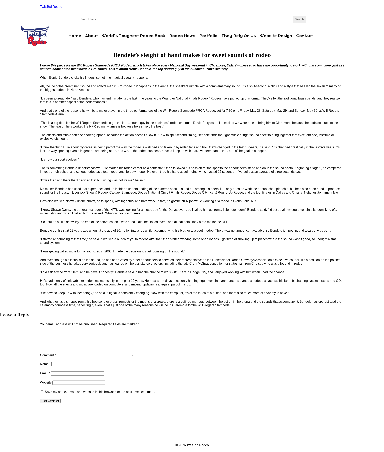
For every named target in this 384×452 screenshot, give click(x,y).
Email (45, 373)
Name (45, 364)
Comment (48, 355)
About (91, 36)
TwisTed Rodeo (51, 6)
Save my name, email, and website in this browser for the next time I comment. (100, 392)
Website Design (276, 36)
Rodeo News (182, 36)
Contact (304, 36)
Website (46, 382)
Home (74, 36)
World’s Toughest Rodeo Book (133, 36)
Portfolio (208, 36)
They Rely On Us (238, 36)
